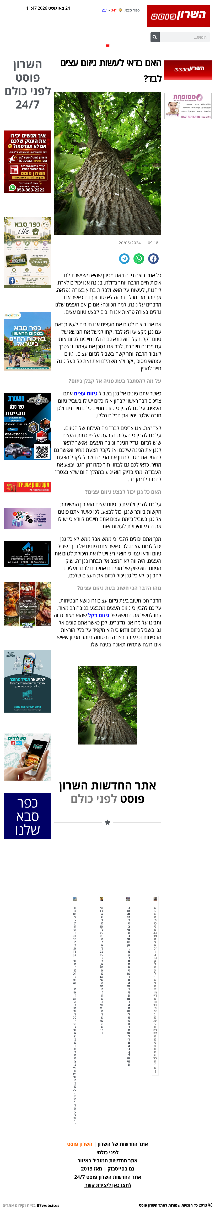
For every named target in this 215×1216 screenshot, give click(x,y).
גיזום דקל (98, 615)
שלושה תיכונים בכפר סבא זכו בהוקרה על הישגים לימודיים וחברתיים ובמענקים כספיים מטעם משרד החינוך (155, 989)
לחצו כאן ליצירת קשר (108, 1185)
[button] (108, 45)
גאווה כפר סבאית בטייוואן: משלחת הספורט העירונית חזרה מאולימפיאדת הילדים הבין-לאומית (128, 986)
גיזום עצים (86, 393)
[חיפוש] (155, 37)
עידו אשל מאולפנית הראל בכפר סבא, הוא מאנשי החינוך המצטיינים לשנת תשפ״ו (101, 970)
